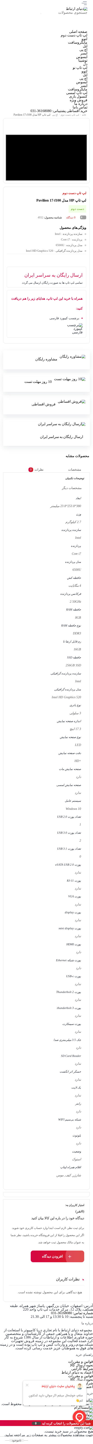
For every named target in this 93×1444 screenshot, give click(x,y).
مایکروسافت (77, 42)
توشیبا (82, 60)
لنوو (84, 39)
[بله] (34, 28)
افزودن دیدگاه (52, 1256)
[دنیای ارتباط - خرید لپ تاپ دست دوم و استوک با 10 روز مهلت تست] (76, 9)
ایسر (83, 53)
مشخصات (74, 469)
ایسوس (81, 57)
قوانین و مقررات (80, 1361)
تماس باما (80, 107)
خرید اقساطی (77, 111)
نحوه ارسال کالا (81, 1365)
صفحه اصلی (78, 32)
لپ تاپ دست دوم (74, 35)
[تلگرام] (64, 28)
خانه (84, 114)
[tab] (78, 469)
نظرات (37, 469)
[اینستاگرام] (79, 28)
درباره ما (80, 104)
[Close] (1, 1423)
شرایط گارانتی (82, 1369)
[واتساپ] (49, 28)
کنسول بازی (78, 96)
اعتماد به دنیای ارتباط (77, 1372)
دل (85, 64)
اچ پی (83, 50)
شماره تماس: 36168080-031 (72, 1313)
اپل (85, 46)
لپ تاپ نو (80, 68)
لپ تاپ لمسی (76, 93)
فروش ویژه (78, 100)
